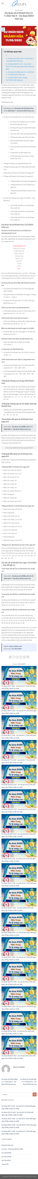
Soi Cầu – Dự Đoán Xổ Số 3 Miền (12, 1149)
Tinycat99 (4, 1164)
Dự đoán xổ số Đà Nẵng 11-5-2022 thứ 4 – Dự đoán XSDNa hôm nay (9, 1081)
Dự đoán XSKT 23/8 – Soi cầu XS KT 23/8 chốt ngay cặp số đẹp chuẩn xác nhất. (18, 1132)
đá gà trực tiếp (31, 1176)
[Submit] (35, 1094)
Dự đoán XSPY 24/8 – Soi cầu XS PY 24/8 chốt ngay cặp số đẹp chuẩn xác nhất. (18, 1107)
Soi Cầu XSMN (6, 1156)
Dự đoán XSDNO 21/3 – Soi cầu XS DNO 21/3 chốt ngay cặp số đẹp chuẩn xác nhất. (20, 66)
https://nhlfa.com (15, 646)
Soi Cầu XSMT (19, 10)
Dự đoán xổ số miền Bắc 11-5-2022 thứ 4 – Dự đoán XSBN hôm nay (28, 1081)
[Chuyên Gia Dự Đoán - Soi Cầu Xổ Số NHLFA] (19, 3)
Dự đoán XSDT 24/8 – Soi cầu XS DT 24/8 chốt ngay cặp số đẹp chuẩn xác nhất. (18, 1120)
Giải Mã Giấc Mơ (7, 1145)
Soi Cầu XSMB (6, 1153)
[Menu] (2, 3)
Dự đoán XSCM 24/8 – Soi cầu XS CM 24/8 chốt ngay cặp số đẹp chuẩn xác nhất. (17, 1113)
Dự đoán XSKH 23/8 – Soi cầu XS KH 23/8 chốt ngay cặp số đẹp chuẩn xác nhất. (18, 1126)
